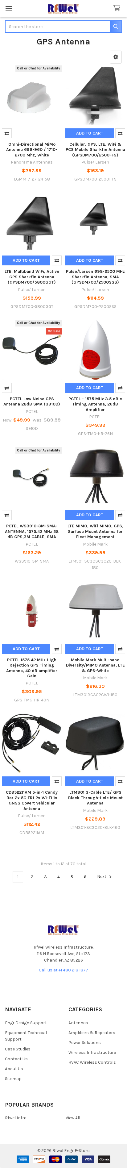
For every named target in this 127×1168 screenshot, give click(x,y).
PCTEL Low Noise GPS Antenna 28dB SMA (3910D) (31, 401)
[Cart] (118, 8)
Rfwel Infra (16, 1117)
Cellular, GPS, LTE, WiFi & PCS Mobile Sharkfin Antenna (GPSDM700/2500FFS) (95, 150)
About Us (14, 1068)
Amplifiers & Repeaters (91, 1032)
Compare (7, 133)
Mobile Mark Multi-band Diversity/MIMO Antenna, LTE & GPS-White (95, 665)
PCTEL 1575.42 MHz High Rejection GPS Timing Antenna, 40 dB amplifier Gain (31, 668)
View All (73, 1117)
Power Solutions (84, 1042)
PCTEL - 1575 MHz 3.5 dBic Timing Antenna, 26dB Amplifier (95, 404)
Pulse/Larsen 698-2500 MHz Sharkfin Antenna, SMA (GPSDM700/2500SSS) (95, 277)
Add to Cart (89, 133)
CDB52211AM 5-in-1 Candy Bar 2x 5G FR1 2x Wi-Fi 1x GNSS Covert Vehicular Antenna (32, 800)
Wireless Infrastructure (92, 1052)
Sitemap (13, 1078)
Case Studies (18, 1049)
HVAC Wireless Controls (92, 1062)
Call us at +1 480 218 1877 (63, 970)
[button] (116, 57)
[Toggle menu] (8, 8)
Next (102, 876)
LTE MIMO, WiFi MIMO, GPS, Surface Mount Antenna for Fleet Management (95, 531)
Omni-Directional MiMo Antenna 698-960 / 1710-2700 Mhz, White (31, 150)
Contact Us (16, 1059)
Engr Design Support (26, 1022)
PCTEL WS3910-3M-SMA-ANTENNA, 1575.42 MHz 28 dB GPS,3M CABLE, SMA (32, 531)
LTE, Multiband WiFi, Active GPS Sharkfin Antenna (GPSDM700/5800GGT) (32, 277)
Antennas (78, 1022)
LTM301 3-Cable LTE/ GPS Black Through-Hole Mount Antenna (95, 798)
